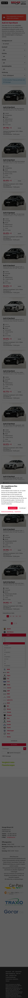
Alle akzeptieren (12, 508)
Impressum (18, 511)
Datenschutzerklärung (7, 511)
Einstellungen (22, 508)
